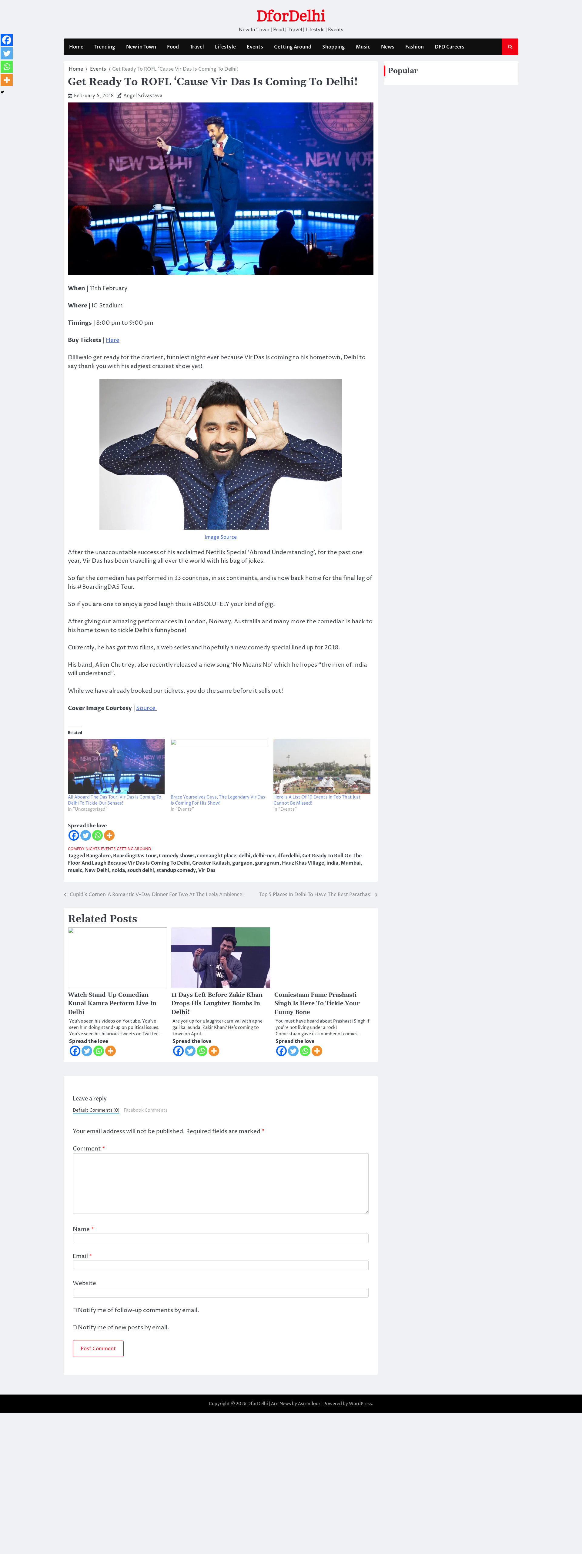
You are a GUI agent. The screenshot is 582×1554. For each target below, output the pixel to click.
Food (173, 47)
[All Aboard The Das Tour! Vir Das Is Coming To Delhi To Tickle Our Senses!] (116, 766)
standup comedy (176, 870)
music (75, 870)
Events (255, 47)
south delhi (140, 870)
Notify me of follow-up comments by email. (138, 1310)
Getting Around (292, 47)
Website (84, 1283)
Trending (104, 47)
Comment (89, 1149)
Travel (197, 47)
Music (363, 47)
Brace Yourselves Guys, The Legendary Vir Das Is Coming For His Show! (218, 800)
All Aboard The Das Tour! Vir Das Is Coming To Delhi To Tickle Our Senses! (114, 800)
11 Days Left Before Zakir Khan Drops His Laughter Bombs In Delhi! (217, 1003)
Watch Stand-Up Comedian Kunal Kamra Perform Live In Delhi (112, 1003)
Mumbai (351, 863)
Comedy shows (177, 855)
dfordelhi (288, 855)
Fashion (414, 47)
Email (82, 1256)
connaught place (216, 855)
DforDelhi (291, 16)
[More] (109, 835)
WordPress (360, 1404)
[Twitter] (85, 835)
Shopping (333, 47)
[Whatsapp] (97, 835)
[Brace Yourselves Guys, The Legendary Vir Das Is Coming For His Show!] (219, 766)
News (387, 47)
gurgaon (242, 863)
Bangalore (98, 855)
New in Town (141, 47)
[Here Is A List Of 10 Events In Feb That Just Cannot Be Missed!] (321, 766)
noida (118, 870)
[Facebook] (74, 835)
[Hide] (2, 92)
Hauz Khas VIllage (303, 863)
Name (83, 1229)
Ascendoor (309, 1404)
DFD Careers (449, 47)
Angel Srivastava (142, 95)
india (332, 863)
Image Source (221, 537)
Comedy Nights (84, 849)
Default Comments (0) (96, 1110)
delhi (244, 855)
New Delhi (97, 870)
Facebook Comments (146, 1110)
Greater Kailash (211, 863)
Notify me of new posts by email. (123, 1327)
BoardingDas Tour (134, 855)
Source (146, 708)
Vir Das (207, 870)
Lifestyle (225, 47)
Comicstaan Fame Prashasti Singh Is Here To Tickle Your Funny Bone (317, 1003)
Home (76, 47)
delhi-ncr (264, 855)
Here (112, 340)
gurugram (267, 863)
